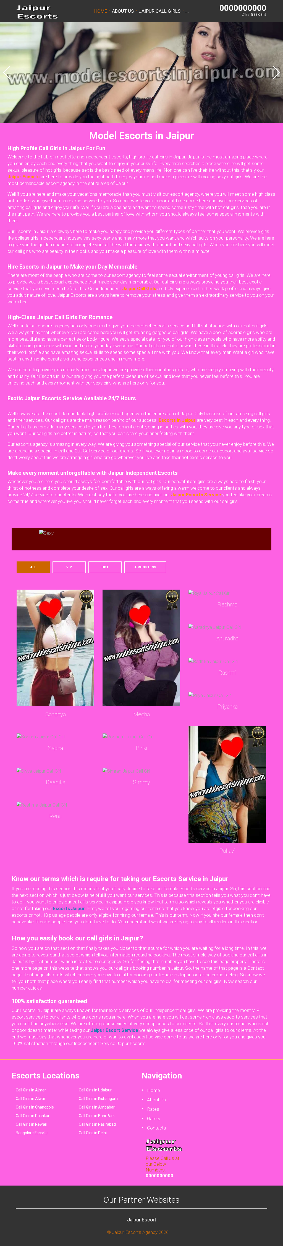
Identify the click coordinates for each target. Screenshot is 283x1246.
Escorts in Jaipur (177, 420)
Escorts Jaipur (69, 908)
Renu (55, 816)
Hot (105, 567)
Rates (153, 1109)
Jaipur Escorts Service (196, 494)
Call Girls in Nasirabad (97, 1124)
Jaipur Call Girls (159, 11)
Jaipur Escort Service (114, 1030)
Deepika (55, 782)
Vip (69, 567)
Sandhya (55, 714)
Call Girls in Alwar (30, 1098)
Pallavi (227, 850)
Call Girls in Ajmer (31, 1090)
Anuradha (227, 638)
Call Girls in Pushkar (32, 1116)
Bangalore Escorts (32, 1133)
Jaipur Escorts (23, 176)
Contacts (156, 1128)
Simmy (141, 782)
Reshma (227, 604)
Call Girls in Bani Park (97, 1116)
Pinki (141, 748)
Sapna (55, 748)
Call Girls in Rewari (31, 1124)
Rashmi (227, 672)
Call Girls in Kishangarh (98, 1098)
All (33, 567)
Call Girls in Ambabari (97, 1107)
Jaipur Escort (141, 1220)
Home (100, 11)
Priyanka (227, 706)
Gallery (153, 1118)
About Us (123, 11)
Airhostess (145, 567)
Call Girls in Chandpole (35, 1107)
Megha (141, 714)
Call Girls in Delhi (93, 1133)
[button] (7, 72)
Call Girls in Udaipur (95, 1090)
